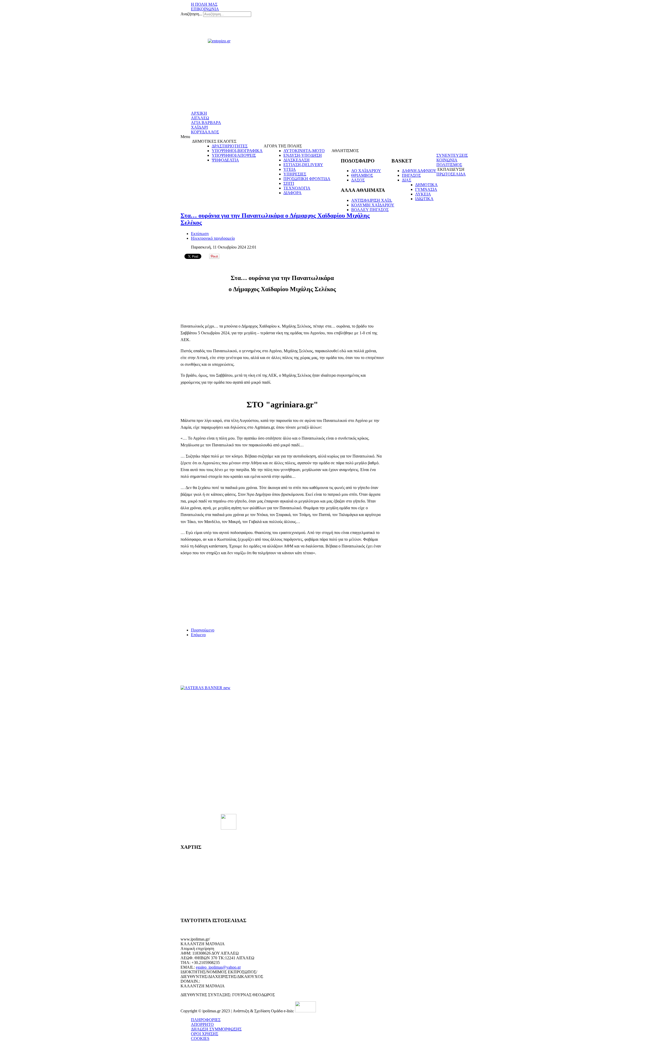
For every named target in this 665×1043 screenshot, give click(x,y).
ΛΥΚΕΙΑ (423, 194)
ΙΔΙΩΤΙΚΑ (424, 199)
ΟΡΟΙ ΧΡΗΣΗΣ (204, 1034)
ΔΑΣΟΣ (358, 180)
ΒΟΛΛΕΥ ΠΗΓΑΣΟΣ (370, 209)
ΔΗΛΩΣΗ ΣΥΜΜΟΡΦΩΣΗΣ (216, 1029)
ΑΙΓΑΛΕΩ (200, 118)
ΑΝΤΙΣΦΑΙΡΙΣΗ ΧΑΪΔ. (371, 200)
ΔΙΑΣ (406, 180)
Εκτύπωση (200, 233)
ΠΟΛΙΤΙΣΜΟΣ (449, 164)
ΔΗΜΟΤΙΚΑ (426, 184)
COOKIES (200, 1038)
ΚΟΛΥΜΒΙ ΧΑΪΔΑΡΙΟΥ (372, 205)
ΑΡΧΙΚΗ (199, 113)
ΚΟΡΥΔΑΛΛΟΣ (205, 132)
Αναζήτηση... (191, 14)
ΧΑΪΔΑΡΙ (199, 127)
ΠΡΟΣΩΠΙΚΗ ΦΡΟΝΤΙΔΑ (306, 179)
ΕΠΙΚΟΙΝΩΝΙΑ (205, 9)
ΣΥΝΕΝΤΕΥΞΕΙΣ (452, 155)
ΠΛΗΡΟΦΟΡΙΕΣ (206, 1020)
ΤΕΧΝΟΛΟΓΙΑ (296, 188)
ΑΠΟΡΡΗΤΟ (202, 1024)
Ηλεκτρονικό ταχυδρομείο (213, 238)
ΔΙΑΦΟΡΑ (292, 193)
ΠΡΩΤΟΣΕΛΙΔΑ (451, 174)
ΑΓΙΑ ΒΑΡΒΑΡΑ (206, 122)
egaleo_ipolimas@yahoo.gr (218, 967)
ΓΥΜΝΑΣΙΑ (426, 189)
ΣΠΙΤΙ (288, 183)
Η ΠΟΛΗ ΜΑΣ (204, 4)
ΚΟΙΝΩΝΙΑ (446, 160)
